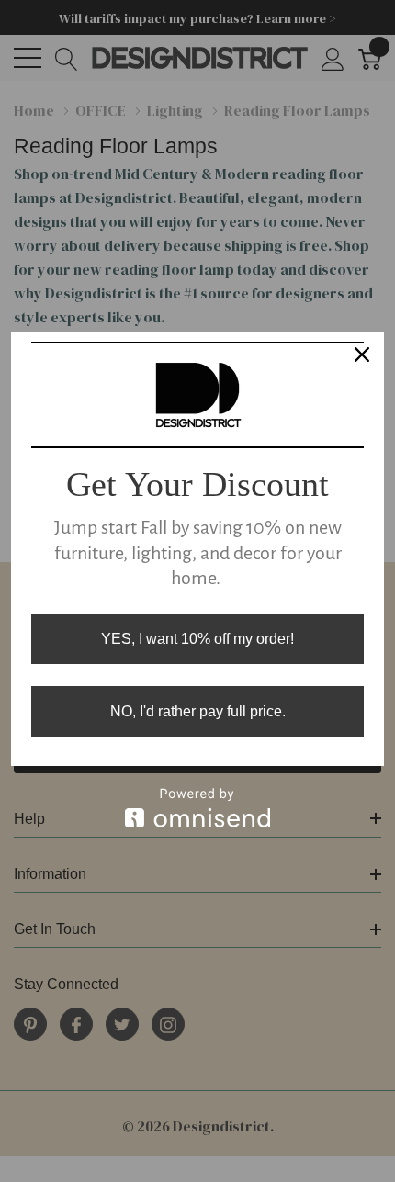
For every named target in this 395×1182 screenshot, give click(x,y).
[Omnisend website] (197, 808)
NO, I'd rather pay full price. (198, 711)
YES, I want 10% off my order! (197, 639)
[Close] (362, 354)
